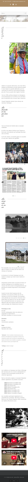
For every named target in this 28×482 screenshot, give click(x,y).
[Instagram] (13, 4)
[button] (20, 79)
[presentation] (10, 63)
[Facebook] (10, 4)
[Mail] (16, 4)
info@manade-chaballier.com (18, 1)
